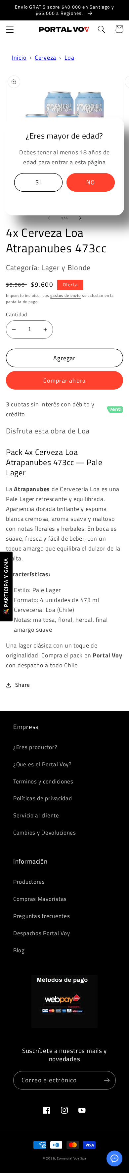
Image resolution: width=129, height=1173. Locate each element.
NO (90, 182)
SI (38, 182)
